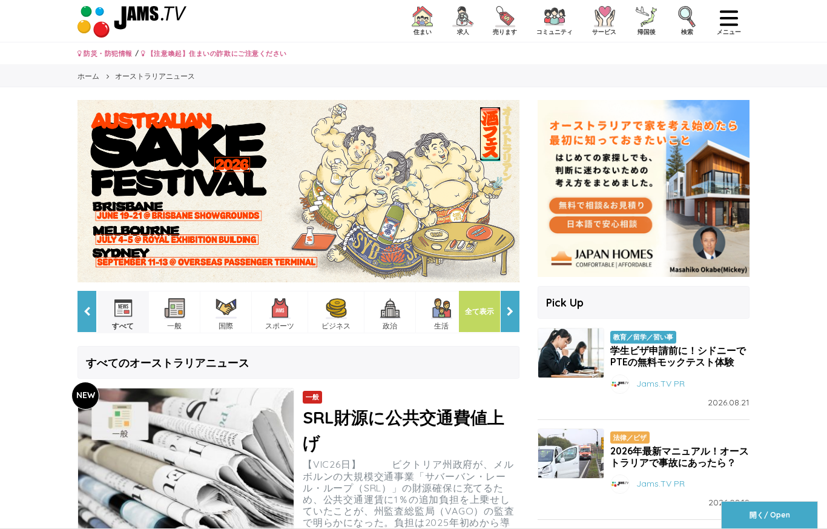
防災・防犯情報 (107, 53)
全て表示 (479, 311)
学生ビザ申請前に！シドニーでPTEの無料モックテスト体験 (678, 356)
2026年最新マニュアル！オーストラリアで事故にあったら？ (679, 456)
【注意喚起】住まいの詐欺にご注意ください (216, 53)
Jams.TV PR (660, 383)
